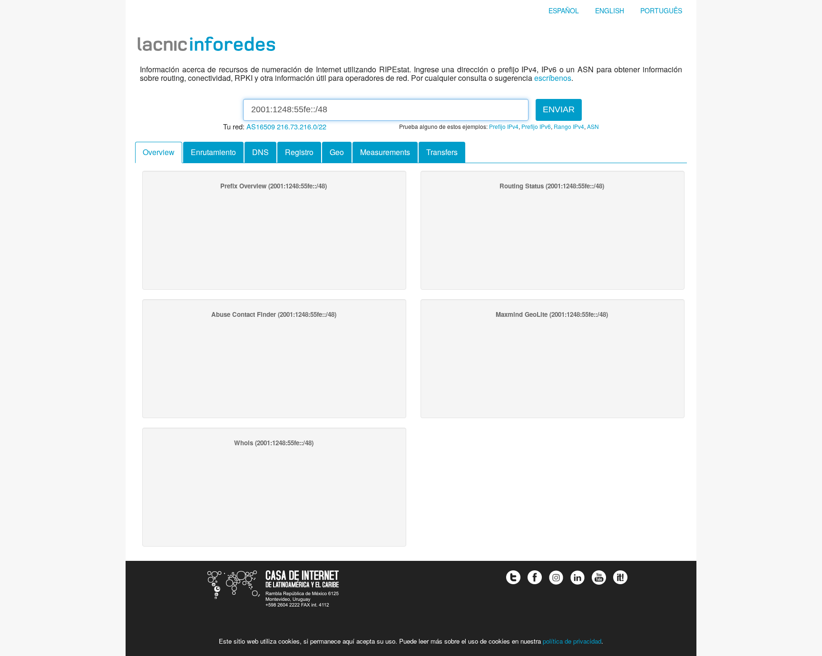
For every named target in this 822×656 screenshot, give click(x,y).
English (609, 10)
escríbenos (552, 77)
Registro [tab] (299, 152)
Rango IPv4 (569, 126)
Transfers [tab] (442, 152)
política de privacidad (572, 641)
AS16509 (260, 126)
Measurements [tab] (385, 152)
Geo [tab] (337, 152)
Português (661, 10)
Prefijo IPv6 (536, 126)
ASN (593, 126)
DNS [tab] (260, 152)
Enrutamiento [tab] (213, 152)
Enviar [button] (559, 109)
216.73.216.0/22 (301, 126)
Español (563, 10)
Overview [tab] (159, 152)
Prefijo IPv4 (504, 126)
